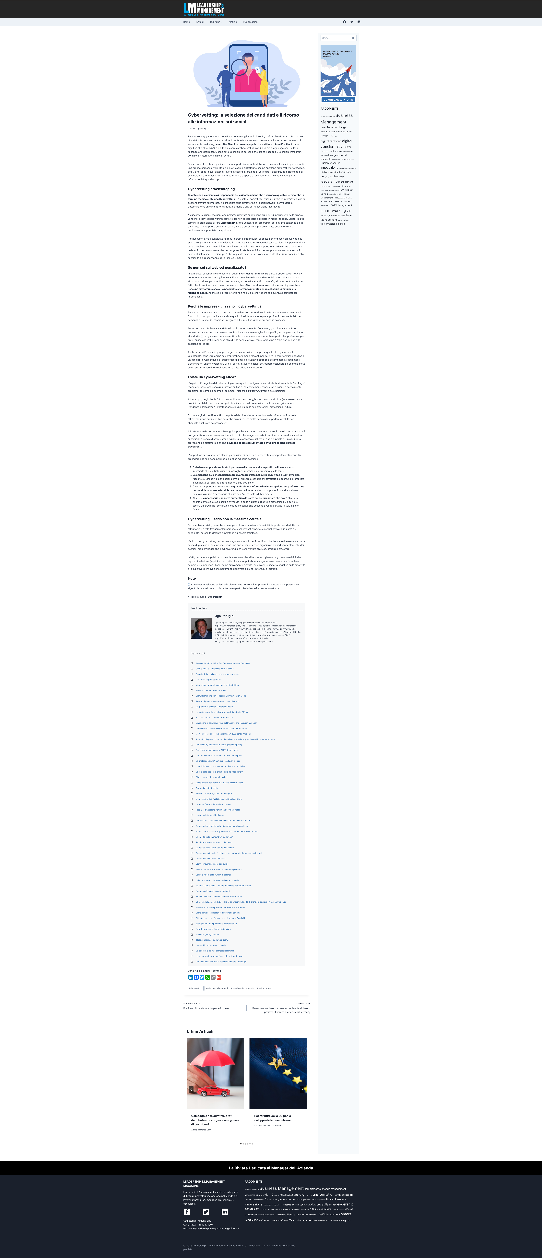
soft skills (264, 1220)
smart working (333, 210)
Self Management (341, 205)
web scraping (264, 988)
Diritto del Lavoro (331, 151)
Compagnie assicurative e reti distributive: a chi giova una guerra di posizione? (215, 1120)
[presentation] (215, 1073)
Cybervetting (195, 988)
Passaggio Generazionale (330, 190)
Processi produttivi (335, 194)
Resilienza (325, 201)
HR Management (347, 159)
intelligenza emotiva (329, 172)
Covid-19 (327, 136)
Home (186, 21)
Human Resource (330, 162)
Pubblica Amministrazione (343, 198)
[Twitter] (352, 22)
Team (342, 216)
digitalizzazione (331, 141)
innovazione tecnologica (347, 168)
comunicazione (344, 131)
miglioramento (333, 186)
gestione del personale (290, 1199)
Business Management (282, 1188)
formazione (327, 155)
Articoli (200, 21)
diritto (348, 146)
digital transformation (316, 1194)
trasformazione (343, 220)
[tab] (241, 1144)
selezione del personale (242, 988)
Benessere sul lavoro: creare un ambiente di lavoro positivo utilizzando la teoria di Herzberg (281, 1007)
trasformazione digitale (333, 223)
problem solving (323, 1209)
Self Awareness (311, 1215)
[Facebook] (344, 22)
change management (334, 1188)
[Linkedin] (359, 22)
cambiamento (329, 127)
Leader (340, 176)
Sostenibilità (333, 215)
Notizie (233, 21)
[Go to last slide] (191, 1089)
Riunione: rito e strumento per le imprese (206, 1006)
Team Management (301, 1220)
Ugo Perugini (224, 616)
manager (324, 186)
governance (336, 159)
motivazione (345, 186)
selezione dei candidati (217, 988)
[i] (202, 336)
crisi (335, 136)
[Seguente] (302, 1089)
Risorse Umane (338, 201)
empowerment (348, 152)
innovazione (329, 167)
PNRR (341, 190)
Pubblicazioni (250, 21)
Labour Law (345, 172)
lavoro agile (329, 176)
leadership (329, 181)
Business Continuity (328, 116)
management (345, 181)
